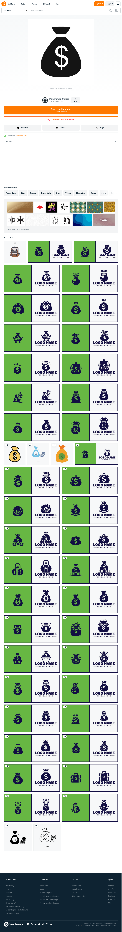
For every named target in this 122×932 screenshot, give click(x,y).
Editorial (46, 4)
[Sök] (108, 10)
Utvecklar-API (10, 903)
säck (23, 193)
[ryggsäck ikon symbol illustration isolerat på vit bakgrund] (15, 252)
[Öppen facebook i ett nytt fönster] (28, 924)
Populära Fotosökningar (48, 899)
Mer (57, 4)
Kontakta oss (76, 889)
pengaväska (46, 193)
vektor (68, 193)
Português (111, 892)
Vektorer (11, 4)
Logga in (108, 4)
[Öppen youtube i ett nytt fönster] (51, 924)
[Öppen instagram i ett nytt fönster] (32, 924)
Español (110, 889)
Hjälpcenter (76, 886)
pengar (33, 193)
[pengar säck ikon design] (62, 454)
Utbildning (9, 899)
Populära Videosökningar (49, 903)
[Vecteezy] (3, 3)
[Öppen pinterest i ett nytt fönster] (39, 924)
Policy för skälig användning (104, 925)
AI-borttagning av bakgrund (16, 910)
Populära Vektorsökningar (49, 896)
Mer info (9, 141)
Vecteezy (8, 889)
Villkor (76, 925)
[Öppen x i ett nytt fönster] (47, 924)
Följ (74, 101)
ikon (58, 193)
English (110, 886)
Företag (8, 896)
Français (110, 899)
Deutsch (110, 896)
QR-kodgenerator (12, 913)
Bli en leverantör (78, 896)
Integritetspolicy (86, 925)
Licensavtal (43, 886)
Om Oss (74, 892)
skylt (104, 193)
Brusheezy (9, 886)
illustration (80, 193)
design (93, 193)
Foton (23, 4)
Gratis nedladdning (60, 110)
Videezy (8, 892)
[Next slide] (112, 193)
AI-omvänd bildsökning (14, 906)
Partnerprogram (45, 892)
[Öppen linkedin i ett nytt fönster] (35, 924)
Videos (34, 4)
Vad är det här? (21, 136)
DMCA (41, 889)
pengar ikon (11, 193)
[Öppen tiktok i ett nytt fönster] (43, 924)
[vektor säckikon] (14, 454)
